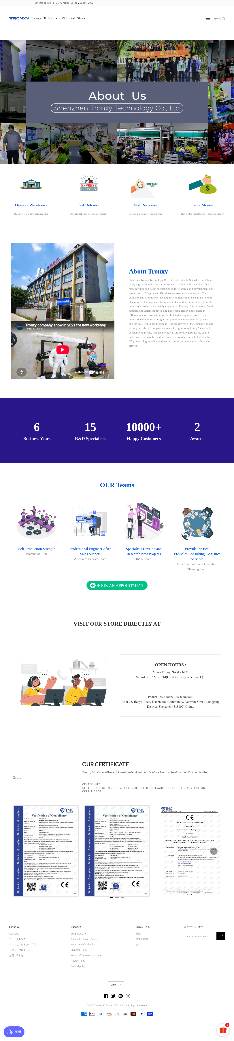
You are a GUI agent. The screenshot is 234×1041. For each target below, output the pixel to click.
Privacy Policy (78, 960)
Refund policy (78, 966)
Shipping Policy (79, 949)
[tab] (111, 897)
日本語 (113, 985)
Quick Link (143, 926)
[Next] (214, 851)
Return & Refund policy (83, 944)
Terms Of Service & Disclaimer (86, 955)
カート (219, 18)
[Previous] (20, 851)
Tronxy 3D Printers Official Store (58, 18)
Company (14, 926)
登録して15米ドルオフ (117, 2)
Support (76, 926)
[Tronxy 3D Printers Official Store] (19, 18)
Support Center (79, 933)
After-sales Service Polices (84, 939)
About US (14, 933)
